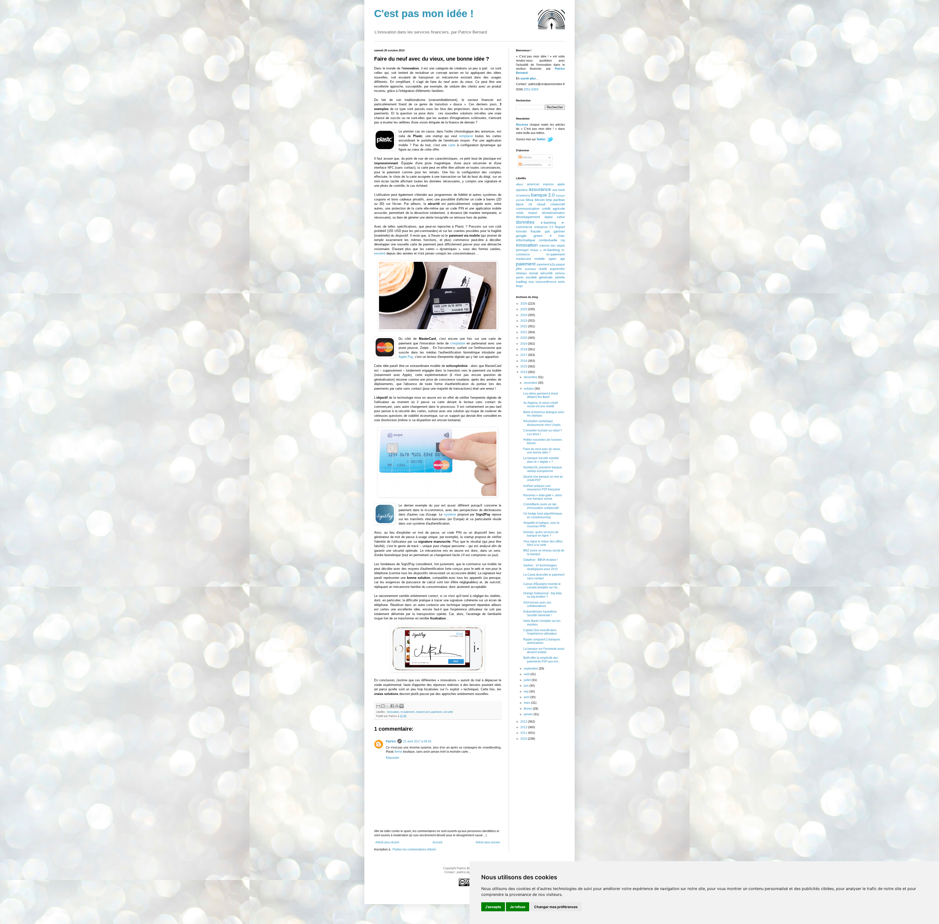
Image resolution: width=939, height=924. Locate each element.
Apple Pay (406, 357)
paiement (436, 711)
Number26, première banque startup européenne (542, 469)
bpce (520, 204)
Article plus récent (387, 842)
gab (547, 231)
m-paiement (407, 711)
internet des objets (552, 245)
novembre (531, 383)
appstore (522, 190)
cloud (541, 204)
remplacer (466, 136)
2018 (524, 349)
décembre (531, 377)
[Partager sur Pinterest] (396, 706)
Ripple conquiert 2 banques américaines (541, 641)
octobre (529, 388)
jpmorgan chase (527, 250)
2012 (524, 727)
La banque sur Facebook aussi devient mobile (543, 650)
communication (527, 208)
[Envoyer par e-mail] (378, 706)
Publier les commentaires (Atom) (414, 849)
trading (521, 282)
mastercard (423, 711)
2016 (524, 361)
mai (526, 691)
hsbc (562, 236)
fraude (536, 231)
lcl (541, 250)
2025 (524, 309)
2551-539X (531, 89)
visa (531, 282)
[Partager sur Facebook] (392, 706)
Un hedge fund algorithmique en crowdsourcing (542, 515)
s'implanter (457, 343)
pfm (519, 269)
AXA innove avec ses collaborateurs (537, 604)
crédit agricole (553, 208)
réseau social (527, 273)
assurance (540, 189)
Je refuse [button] (517, 907)
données (525, 222)
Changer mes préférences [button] (556, 907)
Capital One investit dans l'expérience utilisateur (540, 631)
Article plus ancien (488, 842)
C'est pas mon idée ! (424, 13)
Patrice (391, 741)
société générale (539, 277)
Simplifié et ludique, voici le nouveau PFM (541, 524)
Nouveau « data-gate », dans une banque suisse (542, 497)
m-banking (551, 250)
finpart (560, 227)
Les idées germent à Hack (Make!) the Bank (540, 395)
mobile (540, 259)
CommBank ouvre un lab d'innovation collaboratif (541, 506)
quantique (530, 268)
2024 (524, 315)
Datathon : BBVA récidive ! (540, 559)
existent (379, 253)
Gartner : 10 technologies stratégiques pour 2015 (540, 567)
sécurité (448, 711)
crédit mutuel (526, 213)
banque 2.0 (543, 195)
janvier (529, 714)
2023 (524, 320)
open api (556, 259)
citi (530, 204)
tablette (560, 277)
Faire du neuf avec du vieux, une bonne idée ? (542, 450)
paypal (560, 264)
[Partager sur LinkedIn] (401, 706)
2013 (524, 721)
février (528, 708)
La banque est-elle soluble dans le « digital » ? (541, 459)
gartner (559, 231)
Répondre (392, 757)
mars (527, 702)
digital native (555, 217)
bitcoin (540, 200)
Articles (527, 157)
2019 (524, 343)
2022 (524, 326)
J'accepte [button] (493, 907)
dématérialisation (553, 213)
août (527, 674)
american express (540, 184)
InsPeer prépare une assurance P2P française (541, 487)
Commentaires (532, 164)
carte (451, 145)
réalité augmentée (552, 269)
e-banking (548, 222)
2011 (524, 733)
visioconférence (546, 282)
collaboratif (557, 204)
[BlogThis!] (382, 706)
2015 (524, 366)
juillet (528, 680)
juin (526, 685)
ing (563, 240)
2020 (524, 338)
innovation (393, 711)
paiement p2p (546, 264)
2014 (524, 372)
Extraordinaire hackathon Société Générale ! (540, 613)
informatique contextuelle (536, 240)
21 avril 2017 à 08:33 (417, 741)
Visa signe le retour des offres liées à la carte (543, 543)
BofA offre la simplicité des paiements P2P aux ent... (541, 659)
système (450, 514)
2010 (524, 738)
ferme (398, 751)
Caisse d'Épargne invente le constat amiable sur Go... (542, 585)
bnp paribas (555, 200)
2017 (524, 355)
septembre (531, 668)
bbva (529, 200)
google (521, 236)
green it (542, 236)
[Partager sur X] (387, 706)
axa (554, 190)
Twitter (541, 139)
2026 (524, 303)
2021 (524, 332)
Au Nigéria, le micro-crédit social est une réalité (540, 404)
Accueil (437, 842)
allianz (519, 184)
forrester (521, 231)
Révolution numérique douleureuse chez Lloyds (541, 422)
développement (528, 217)
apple (561, 184)
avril (527, 697)
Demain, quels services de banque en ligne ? (541, 533)
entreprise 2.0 (544, 227)
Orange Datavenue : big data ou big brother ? (542, 595)
